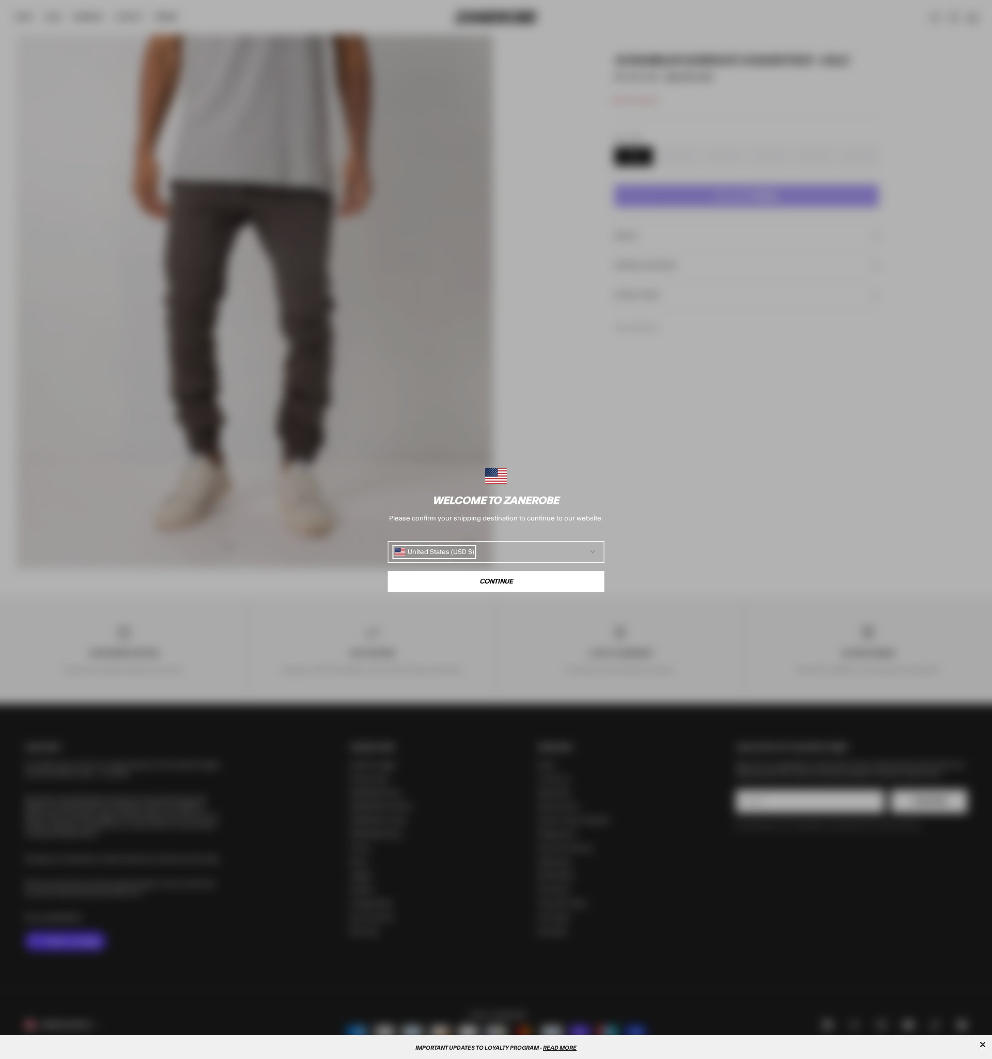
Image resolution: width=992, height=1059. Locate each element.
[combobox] (434, 552)
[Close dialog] (983, 1044)
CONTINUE (496, 581)
